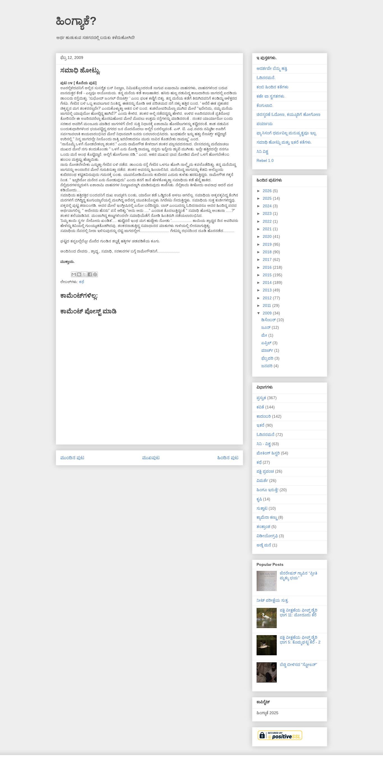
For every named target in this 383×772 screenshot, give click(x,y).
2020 (268, 236)
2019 (268, 244)
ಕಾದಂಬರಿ (264, 416)
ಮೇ (264, 335)
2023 (268, 213)
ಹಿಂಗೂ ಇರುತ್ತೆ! (267, 490)
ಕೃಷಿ (259, 499)
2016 (268, 267)
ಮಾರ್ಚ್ (267, 350)
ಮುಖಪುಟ (151, 457)
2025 (268, 198)
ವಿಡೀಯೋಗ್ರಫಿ (267, 536)
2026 (268, 191)
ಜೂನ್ (266, 327)
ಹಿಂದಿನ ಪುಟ (228, 457)
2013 (268, 290)
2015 (268, 275)
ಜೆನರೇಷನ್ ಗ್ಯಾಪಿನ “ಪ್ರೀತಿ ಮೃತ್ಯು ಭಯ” (298, 575)
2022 (268, 221)
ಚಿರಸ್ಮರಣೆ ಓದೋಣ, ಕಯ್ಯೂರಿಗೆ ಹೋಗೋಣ (288, 114)
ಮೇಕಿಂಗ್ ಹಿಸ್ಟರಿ (268, 453)
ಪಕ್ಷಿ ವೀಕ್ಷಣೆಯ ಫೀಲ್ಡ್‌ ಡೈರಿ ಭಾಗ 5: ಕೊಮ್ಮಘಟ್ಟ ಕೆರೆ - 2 (300, 639)
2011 (267, 305)
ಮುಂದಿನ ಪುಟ (72, 457)
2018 (268, 252)
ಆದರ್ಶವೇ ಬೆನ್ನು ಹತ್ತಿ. (272, 68)
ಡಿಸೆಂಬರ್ (269, 320)
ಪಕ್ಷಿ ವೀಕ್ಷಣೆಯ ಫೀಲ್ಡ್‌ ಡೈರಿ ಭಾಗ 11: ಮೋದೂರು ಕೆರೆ (298, 612)
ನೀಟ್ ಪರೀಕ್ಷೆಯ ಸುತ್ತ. (273, 600)
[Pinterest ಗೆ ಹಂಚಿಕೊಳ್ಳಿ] (95, 274)
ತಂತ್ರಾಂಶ (263, 526)
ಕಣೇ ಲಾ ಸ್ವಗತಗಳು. (271, 96)
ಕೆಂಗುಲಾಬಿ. (265, 105)
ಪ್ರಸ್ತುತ (261, 398)
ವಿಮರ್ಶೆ (262, 480)
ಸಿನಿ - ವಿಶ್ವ (264, 444)
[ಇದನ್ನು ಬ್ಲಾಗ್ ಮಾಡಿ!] (79, 274)
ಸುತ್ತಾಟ (262, 508)
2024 (268, 206)
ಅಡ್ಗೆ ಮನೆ (264, 545)
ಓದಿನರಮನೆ (265, 434)
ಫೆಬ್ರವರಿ (267, 358)
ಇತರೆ (260, 425)
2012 (268, 298)
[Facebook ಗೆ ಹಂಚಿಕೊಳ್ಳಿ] (90, 274)
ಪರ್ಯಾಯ (265, 123)
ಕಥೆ (81, 282)
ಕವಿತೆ (260, 407)
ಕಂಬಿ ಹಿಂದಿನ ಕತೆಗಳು (273, 87)
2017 (268, 259)
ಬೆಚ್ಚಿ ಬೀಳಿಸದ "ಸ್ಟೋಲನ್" (298, 664)
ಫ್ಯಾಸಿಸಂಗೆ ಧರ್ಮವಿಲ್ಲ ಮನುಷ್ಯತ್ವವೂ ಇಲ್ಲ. (287, 133)
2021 (268, 229)
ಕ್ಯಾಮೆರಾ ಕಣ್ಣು (267, 517)
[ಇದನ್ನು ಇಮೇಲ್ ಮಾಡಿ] (74, 274)
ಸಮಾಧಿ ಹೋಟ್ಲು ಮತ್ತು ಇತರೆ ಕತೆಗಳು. (284, 142)
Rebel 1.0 (265, 160)
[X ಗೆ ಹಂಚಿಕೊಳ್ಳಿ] (84, 274)
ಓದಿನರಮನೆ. (266, 77)
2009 (268, 313)
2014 (268, 282)
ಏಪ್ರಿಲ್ (267, 343)
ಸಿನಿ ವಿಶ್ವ (262, 151)
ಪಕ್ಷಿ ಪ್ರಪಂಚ (265, 471)
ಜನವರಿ (267, 366)
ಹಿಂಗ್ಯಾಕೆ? (76, 21)
